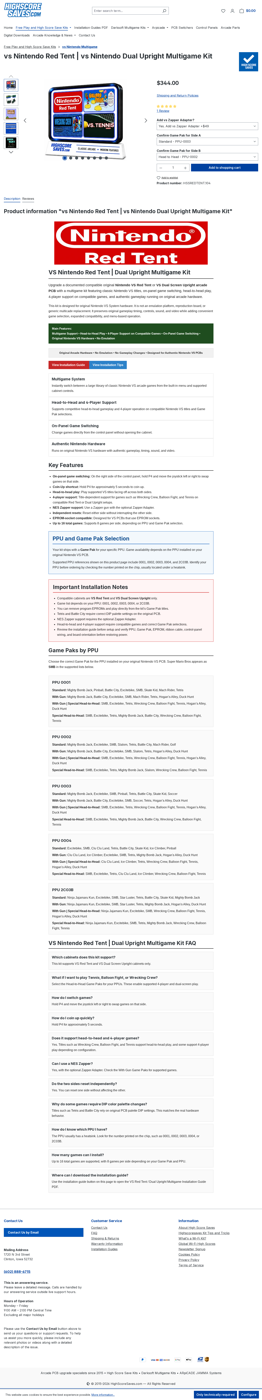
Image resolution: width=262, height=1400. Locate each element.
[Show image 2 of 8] (70, 158)
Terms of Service (191, 1265)
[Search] (164, 11)
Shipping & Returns (105, 1238)
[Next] (146, 120)
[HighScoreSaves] (248, 61)
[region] (76, 120)
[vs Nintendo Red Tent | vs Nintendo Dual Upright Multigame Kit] (85, 120)
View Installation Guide (69, 365)
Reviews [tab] (28, 199)
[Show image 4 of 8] (82, 158)
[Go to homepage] (23, 10)
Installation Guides (104, 1249)
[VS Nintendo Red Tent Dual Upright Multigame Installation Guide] (131, 242)
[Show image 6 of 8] (94, 158)
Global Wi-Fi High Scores (197, 1244)
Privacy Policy (189, 1260)
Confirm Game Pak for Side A (179, 135)
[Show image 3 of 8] (76, 158)
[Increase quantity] (185, 167)
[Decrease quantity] (161, 167)
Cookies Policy (189, 1254)
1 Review (163, 111)
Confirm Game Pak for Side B (179, 151)
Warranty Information (107, 1244)
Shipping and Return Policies (178, 95)
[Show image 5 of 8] (88, 158)
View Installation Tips (108, 365)
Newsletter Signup (192, 1249)
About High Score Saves (197, 1228)
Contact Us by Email (23, 1232)
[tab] (12, 198)
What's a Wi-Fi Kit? (192, 1238)
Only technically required (215, 1395)
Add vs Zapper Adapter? (175, 120)
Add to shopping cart (225, 167)
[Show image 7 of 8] (100, 158)
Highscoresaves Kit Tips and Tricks (204, 1233)
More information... (103, 1394)
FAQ (94, 1233)
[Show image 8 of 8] (106, 158)
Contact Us (99, 1228)
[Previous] (25, 120)
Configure (248, 1395)
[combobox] (126, 11)
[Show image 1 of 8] (64, 158)
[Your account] (232, 11)
